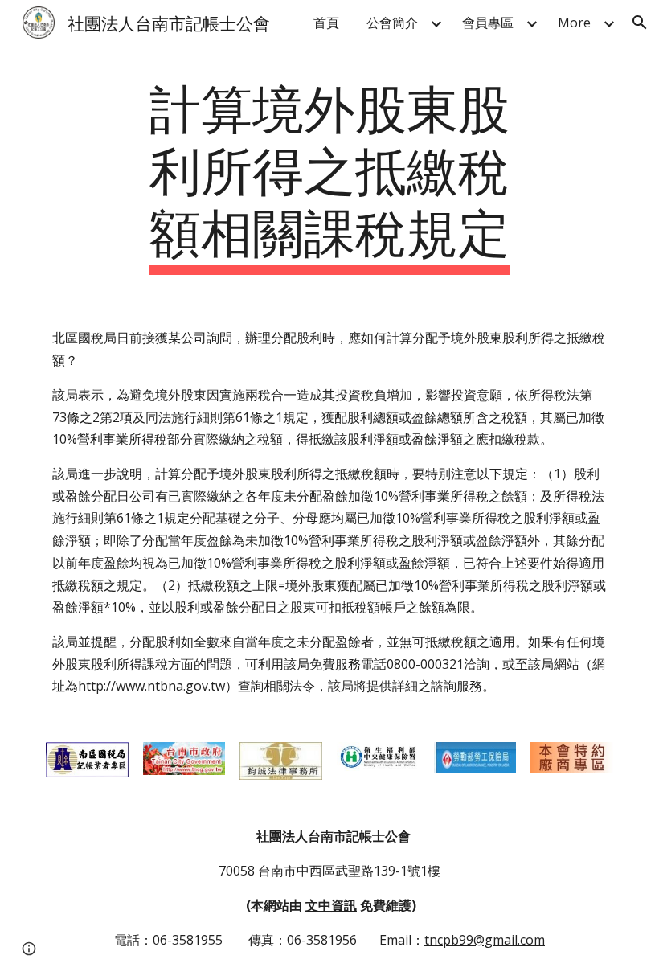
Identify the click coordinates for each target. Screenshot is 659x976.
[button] (639, 22)
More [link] (574, 22)
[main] (330, 174)
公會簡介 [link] (392, 22)
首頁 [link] (326, 22)
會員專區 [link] (488, 22)
